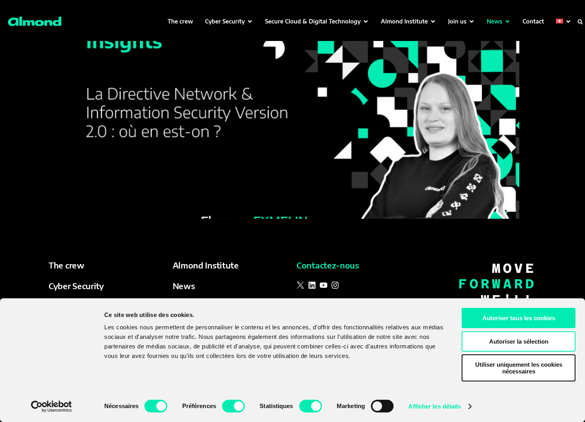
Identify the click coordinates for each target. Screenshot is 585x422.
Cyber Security (76, 286)
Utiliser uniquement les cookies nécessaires (518, 368)
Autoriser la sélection (518, 341)
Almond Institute (206, 265)
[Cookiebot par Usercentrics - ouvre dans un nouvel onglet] (51, 406)
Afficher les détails (434, 406)
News (184, 286)
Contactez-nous (327, 265)
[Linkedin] (312, 285)
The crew (66, 265)
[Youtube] (324, 285)
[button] (229, 21)
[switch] (233, 406)
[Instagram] (335, 285)
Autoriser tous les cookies (518, 318)
